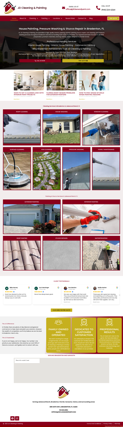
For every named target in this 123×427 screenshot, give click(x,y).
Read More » (17, 99)
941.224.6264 (63, 410)
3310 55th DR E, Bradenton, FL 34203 (64, 407)
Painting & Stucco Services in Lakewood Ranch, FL (61, 196)
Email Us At (73, 6)
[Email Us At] (63, 7)
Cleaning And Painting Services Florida (114, 426)
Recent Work (70, 18)
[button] (119, 295)
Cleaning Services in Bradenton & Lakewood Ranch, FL (61, 106)
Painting (44, 18)
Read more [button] (37, 302)
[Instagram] (17, 418)
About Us (23, 18)
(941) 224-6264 (108, 10)
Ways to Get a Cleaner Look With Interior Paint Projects (29, 94)
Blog (91, 18)
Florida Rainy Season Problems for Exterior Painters (60, 94)
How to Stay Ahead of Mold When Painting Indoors (91, 94)
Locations (56, 18)
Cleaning (32, 18)
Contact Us (82, 18)
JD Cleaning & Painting (32, 8)
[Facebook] (12, 418)
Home (14, 18)
